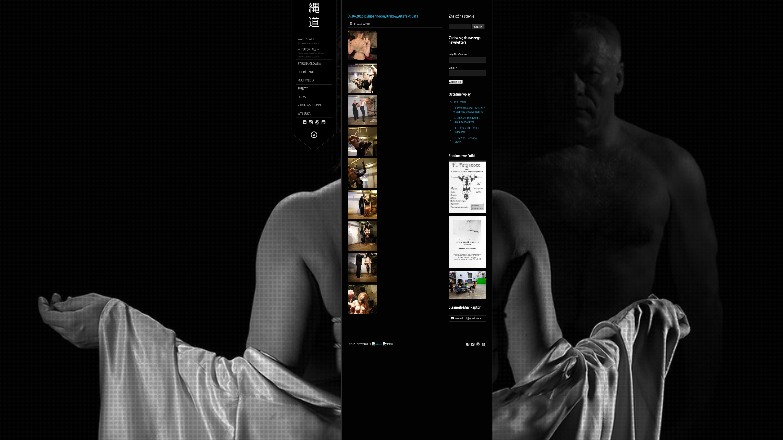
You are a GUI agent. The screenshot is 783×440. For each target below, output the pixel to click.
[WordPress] (317, 122)
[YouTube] (323, 122)
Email (453, 67)
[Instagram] (311, 122)
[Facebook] (304, 122)
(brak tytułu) (460, 101)
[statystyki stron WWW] (377, 344)
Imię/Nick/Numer (459, 54)
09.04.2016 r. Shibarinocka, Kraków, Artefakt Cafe (383, 16)
